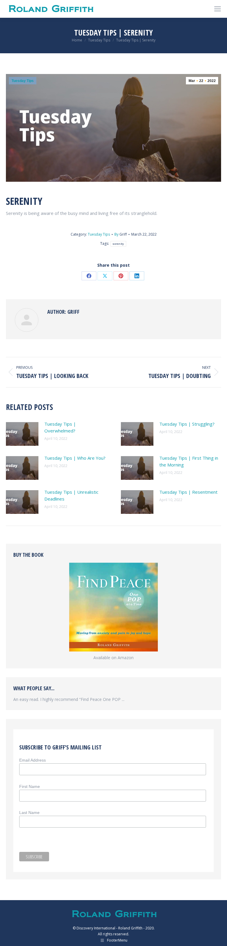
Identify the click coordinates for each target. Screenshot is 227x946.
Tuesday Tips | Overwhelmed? (60, 427)
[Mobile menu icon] (217, 8)
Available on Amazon (113, 657)
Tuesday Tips (23, 81)
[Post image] (22, 434)
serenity (118, 243)
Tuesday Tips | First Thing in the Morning (188, 461)
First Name (29, 786)
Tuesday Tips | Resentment (188, 492)
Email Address (32, 760)
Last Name (29, 812)
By (120, 234)
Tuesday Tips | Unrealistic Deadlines (71, 495)
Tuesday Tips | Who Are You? (75, 458)
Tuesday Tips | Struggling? (187, 424)
